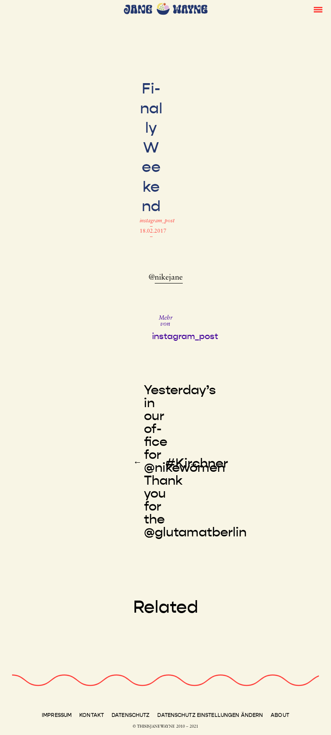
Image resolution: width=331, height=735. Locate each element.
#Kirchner (197, 463)
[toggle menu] (318, 9)
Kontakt (91, 715)
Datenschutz (131, 715)
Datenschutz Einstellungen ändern (210, 715)
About (280, 715)
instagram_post (157, 221)
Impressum (57, 715)
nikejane (169, 278)
